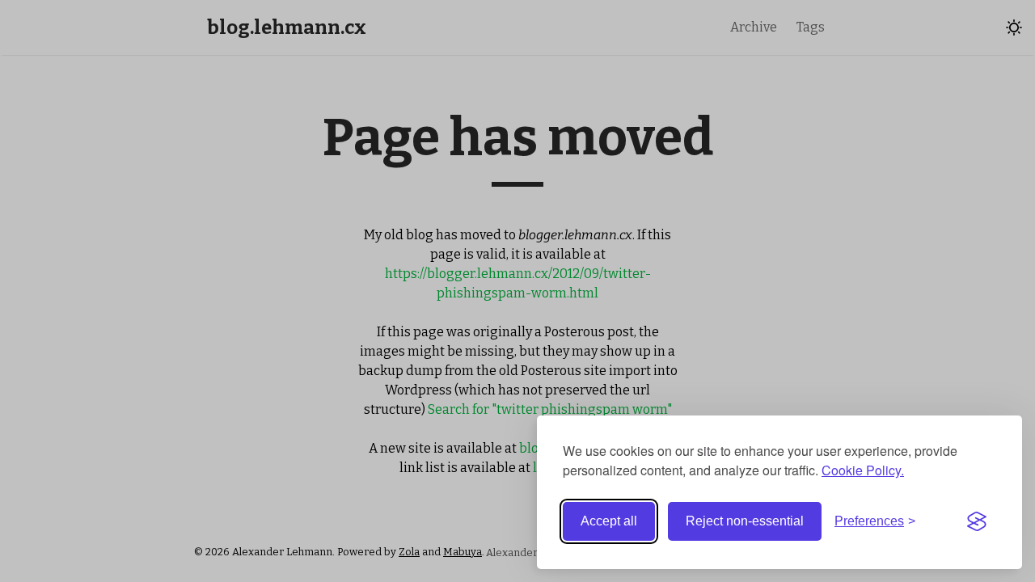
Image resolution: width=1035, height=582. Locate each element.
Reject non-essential (745, 521)
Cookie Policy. (863, 470)
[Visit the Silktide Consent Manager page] (976, 521)
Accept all (609, 521)
